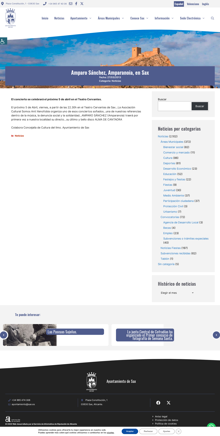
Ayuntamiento (78, 18)
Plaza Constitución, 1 (96, 400)
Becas (167, 227)
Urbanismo (170, 211)
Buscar (162, 99)
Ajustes (166, 431)
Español (179, 4)
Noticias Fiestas (171, 248)
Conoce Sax (137, 18)
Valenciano (193, 4)
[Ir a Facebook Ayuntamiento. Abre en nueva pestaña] (76, 3)
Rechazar (148, 431)
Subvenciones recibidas (175, 253)
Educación (169, 174)
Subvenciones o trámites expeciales (185, 238)
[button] (212, 18)
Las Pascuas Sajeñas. (62, 331)
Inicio (45, 18)
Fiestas (167, 184)
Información (162, 18)
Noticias (59, 18)
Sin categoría (166, 264)
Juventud (169, 190)
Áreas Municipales (109, 18)
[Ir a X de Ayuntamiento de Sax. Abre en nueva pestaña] (169, 402)
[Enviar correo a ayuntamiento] (70, 3)
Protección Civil (173, 206)
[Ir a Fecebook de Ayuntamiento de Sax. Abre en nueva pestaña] (158, 402)
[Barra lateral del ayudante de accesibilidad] (3, 41)
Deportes (169, 163)
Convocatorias (170, 217)
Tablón (165, 258)
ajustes (110, 432)
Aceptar (130, 431)
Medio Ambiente (173, 195)
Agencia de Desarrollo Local (180, 222)
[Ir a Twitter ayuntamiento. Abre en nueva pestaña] (81, 3)
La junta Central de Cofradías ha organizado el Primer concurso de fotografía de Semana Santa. (149, 335)
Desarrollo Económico (177, 168)
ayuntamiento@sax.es (23, 404)
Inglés (205, 4)
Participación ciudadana (178, 200)
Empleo (168, 233)
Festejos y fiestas (174, 179)
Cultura (167, 157)
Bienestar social (173, 147)
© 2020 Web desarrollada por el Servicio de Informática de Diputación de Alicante (41, 424)
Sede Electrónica (190, 18)
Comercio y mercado (176, 152)
